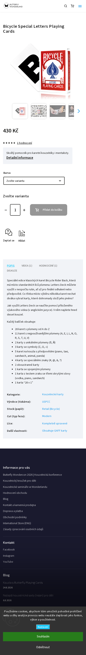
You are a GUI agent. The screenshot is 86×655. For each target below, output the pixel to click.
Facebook (9, 550)
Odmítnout (43, 647)
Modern (46, 416)
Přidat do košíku (52, 210)
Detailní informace (19, 157)
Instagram (8, 556)
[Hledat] (66, 6)
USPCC (46, 402)
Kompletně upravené (54, 424)
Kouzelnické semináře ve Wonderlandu (25, 487)
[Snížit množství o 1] (6, 210)
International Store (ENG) (17, 523)
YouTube (8, 562)
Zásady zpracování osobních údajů (23, 529)
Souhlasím (43, 636)
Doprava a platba (13, 511)
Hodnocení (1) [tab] (48, 266)
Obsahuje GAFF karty (54, 431)
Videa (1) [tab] (27, 266)
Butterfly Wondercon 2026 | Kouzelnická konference (32, 475)
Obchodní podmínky (15, 517)
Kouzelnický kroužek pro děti (19, 481)
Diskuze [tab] (12, 271)
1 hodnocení (24, 143)
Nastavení (43, 627)
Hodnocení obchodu (15, 493)
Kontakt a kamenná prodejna (19, 505)
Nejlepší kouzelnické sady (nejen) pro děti (28, 595)
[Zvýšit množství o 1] (24, 210)
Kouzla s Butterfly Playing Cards (23, 582)
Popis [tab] (11, 266)
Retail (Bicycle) (51, 409)
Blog (5, 499)
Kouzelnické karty (53, 394)
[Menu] (80, 6)
